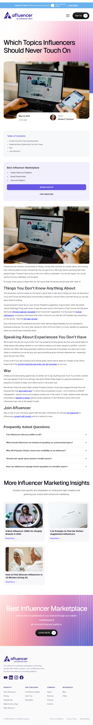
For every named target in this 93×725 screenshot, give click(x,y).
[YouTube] (6, 677)
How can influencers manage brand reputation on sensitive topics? (37, 467)
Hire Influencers (10, 692)
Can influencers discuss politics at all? (24, 435)
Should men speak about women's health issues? (29, 459)
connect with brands (22, 416)
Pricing (6, 696)
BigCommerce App (11, 704)
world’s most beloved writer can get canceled (37, 364)
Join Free (28, 696)
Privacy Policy (72, 719)
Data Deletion (84, 719)
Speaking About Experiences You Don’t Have (26, 144)
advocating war (25, 391)
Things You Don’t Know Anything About (24, 141)
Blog (64, 692)
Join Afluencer (14, 151)
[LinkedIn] (11, 677)
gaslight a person (23, 398)
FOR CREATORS (46, 194)
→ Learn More (72, 5)
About (49, 692)
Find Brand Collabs (32, 692)
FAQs (65, 696)
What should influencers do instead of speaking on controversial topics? (39, 443)
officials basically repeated (23, 312)
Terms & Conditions (56, 719)
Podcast (50, 700)
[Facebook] (21, 677)
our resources (72, 413)
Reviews (50, 696)
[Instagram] (16, 677)
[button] (68, 15)
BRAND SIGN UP (46, 187)
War (10, 148)
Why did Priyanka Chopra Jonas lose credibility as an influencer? (36, 451)
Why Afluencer (9, 708)
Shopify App (8, 700)
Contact (50, 704)
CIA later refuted (30, 319)
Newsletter (29, 700)
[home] (18, 16)
